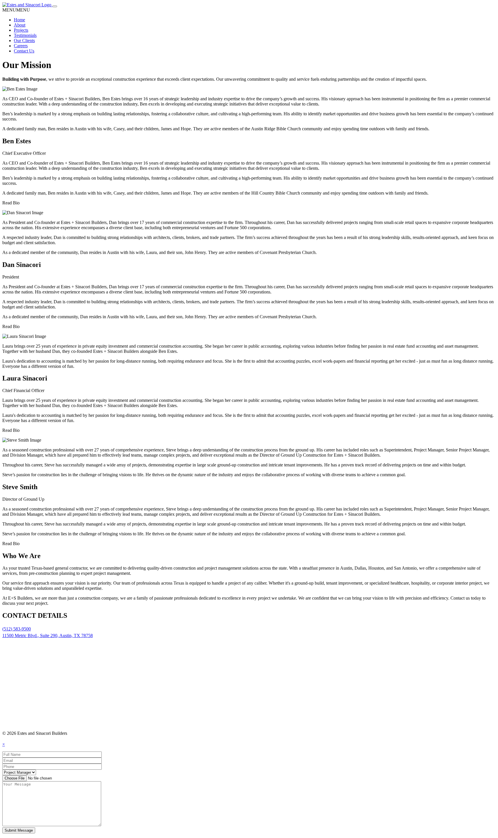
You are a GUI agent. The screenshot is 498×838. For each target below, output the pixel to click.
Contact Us (24, 50)
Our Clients (24, 40)
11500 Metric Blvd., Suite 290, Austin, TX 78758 (47, 635)
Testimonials (25, 35)
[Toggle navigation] (54, 6)
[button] (16, 9)
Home (19, 19)
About (19, 24)
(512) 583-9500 (16, 628)
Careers (21, 45)
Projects (21, 30)
